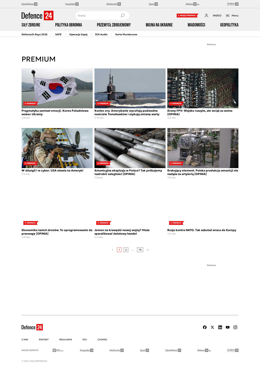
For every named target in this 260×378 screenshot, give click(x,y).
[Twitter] (212, 327)
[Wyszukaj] (122, 15)
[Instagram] (235, 327)
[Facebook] (205, 327)
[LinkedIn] (220, 327)
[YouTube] (227, 327)
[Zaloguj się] (206, 15)
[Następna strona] (148, 249)
